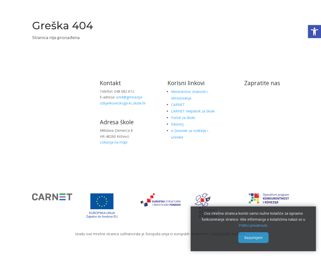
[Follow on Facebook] (262, 99)
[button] (314, 31)
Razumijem (253, 237)
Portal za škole (183, 117)
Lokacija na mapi (113, 142)
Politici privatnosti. (253, 225)
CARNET (178, 104)
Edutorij (177, 124)
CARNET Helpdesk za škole (193, 111)
